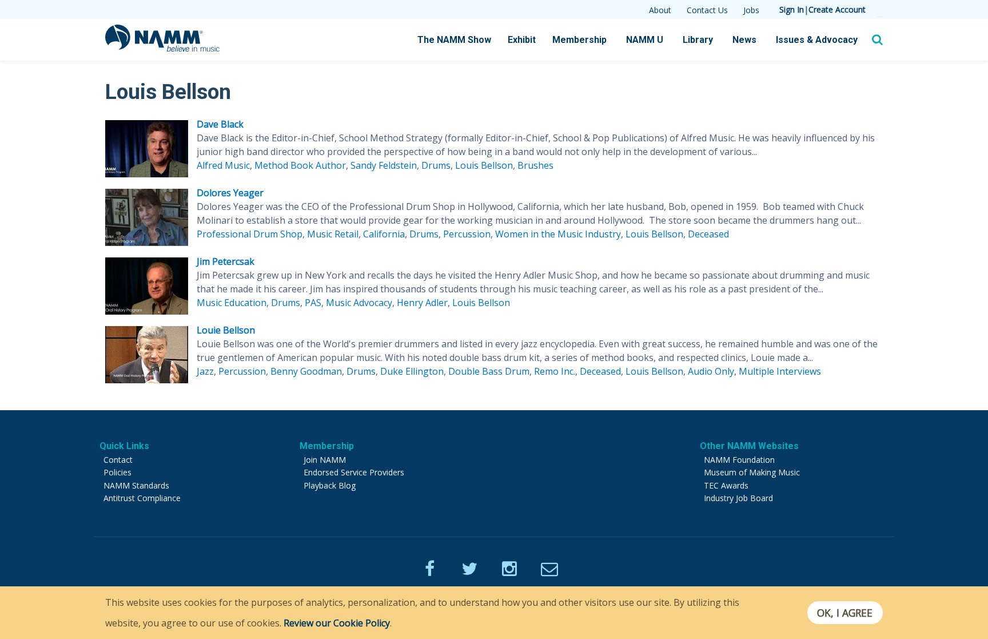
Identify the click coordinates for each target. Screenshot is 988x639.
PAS (313, 302)
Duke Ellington (412, 371)
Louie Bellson (226, 330)
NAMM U (644, 39)
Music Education (231, 302)
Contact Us (707, 10)
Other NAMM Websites (749, 445)
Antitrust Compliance (142, 498)
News (744, 39)
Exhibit (522, 39)
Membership (579, 39)
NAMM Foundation (739, 459)
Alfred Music (223, 165)
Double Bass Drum (488, 371)
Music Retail (332, 234)
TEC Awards (726, 485)
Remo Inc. (554, 371)
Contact (118, 459)
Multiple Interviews (780, 371)
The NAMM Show (454, 39)
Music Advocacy (359, 302)
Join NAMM (325, 459)
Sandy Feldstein (383, 165)
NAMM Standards (136, 485)
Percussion (467, 234)
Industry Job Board (738, 498)
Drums (436, 165)
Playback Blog (330, 485)
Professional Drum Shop (249, 234)
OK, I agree (845, 613)
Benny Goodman (306, 371)
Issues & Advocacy (817, 39)
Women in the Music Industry (558, 234)
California (384, 234)
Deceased (708, 234)
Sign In (791, 9)
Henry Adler (422, 302)
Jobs (751, 10)
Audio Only (711, 371)
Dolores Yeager (230, 192)
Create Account (837, 9)
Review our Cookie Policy (337, 623)
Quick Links (124, 445)
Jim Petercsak (225, 261)
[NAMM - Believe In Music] (162, 48)
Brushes (535, 165)
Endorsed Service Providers (354, 472)
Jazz (205, 371)
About (660, 10)
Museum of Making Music (752, 472)
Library (698, 39)
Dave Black (220, 124)
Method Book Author (300, 165)
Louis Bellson (484, 165)
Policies (117, 472)
